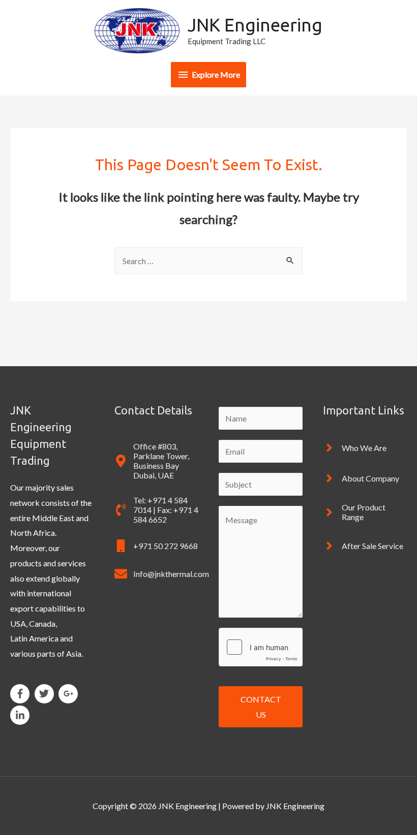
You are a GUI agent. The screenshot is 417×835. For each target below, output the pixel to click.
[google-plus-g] (69, 693)
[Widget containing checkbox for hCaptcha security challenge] (261, 647)
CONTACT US (261, 706)
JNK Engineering (255, 25)
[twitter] (46, 693)
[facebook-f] (21, 693)
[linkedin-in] (21, 715)
